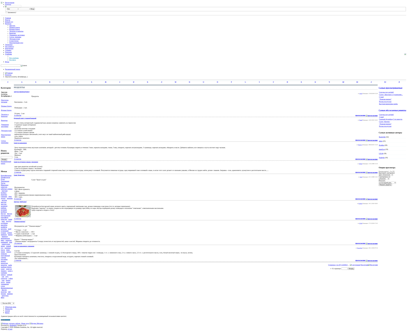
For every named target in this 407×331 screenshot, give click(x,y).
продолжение (360, 115)
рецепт (3, 261)
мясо (2, 240)
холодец (4, 292)
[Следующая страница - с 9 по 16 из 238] (355, 265)
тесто (3, 282)
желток (4, 200)
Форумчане (9, 48)
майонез (4, 234)
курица (3, 233)
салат (3, 269)
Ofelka (360, 163)
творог (8, 280)
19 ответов (18, 243)
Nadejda (382, 158)
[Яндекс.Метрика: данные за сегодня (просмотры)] (36, 323)
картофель (4, 217)
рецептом (4, 263)
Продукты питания (4, 101)
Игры (7, 62)
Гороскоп (8, 52)
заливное (4, 206)
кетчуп (8, 221)
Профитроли (5, 177)
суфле (10, 278)
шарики (10, 294)
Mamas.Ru (8, 309)
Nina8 (360, 120)
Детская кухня (14, 39)
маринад (5, 236)
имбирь (3, 208)
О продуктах (14, 41)
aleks (361, 177)
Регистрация (9, 2)
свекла (3, 275)
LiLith (360, 223)
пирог (3, 252)
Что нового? (9, 46)
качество (4, 219)
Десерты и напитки (16, 31)
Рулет (3, 179)
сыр (3, 280)
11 (347, 265)
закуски (3, 204)
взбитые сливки (6, 189)
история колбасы (4, 211)
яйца (2, 297)
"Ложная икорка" (385, 99)
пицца (8, 252)
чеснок (3, 294)
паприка (8, 248)
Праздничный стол (16, 43)
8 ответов (17, 199)
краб (9, 229)
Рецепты (8, 24)
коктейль (4, 225)
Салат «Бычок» (384, 122)
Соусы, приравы (15, 37)
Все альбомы (14, 58)
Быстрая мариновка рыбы (388, 104)
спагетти (4, 278)
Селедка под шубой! (386, 92)
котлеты (4, 229)
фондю (4, 290)
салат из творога (6, 270)
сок (3, 276)
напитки (9, 240)
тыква (8, 282)
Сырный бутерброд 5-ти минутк (390, 119)
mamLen (382, 149)
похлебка (4, 259)
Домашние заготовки (17, 35)
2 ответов (17, 172)
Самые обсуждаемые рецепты (392, 110)
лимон (9, 233)
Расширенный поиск (12, 69)
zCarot (10, 329)
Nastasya (360, 144)
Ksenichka (359, 248)
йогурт (3, 214)
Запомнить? (11, 12)
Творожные (5, 181)
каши (10, 219)
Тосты (3, 183)
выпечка (4, 194)
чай (9, 292)
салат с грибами (7, 272)
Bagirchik (382, 137)
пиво (8, 250)
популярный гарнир (5, 256)
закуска (3, 202)
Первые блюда (14, 27)
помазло (4, 254)
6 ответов (17, 140)
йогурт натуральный (6, 214)
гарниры (4, 196)
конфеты (4, 227)
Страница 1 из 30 (334, 265)
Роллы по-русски (385, 101)
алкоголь (4, 187)
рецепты (4, 265)
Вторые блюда (14, 29)
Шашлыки (4, 185)
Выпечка (12, 33)
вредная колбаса (4, 192)
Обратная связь (10, 307)
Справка (8, 50)
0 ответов (17, 115)
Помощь (8, 4)
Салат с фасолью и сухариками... (391, 95)
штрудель (5, 295)
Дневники (9, 45)
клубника (4, 223)
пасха (3, 250)
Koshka (360, 203)
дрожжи (10, 198)
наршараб (4, 242)
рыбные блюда (6, 267)
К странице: (336, 268)
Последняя (364, 265)
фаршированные (7, 288)
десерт (3, 198)
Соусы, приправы (4, 142)
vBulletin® (13, 325)
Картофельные (6, 175)
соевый (9, 275)
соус (6, 276)
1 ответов (17, 260)
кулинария (4, 231)
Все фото (12, 60)
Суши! (381, 97)
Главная (8, 18)
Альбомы (8, 54)
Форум (7, 20)
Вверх (7, 313)
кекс (3, 221)
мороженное (5, 238)
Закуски (12, 25)
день (10, 196)
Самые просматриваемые (390, 88)
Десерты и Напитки (5, 115)
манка (10, 234)
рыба (10, 265)
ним (10, 242)
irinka (360, 93)
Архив (7, 311)
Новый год (9, 22)
